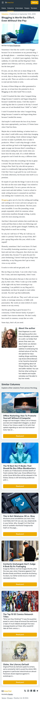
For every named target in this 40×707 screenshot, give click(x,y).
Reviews (34, 8)
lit (9, 2)
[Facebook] (34, 691)
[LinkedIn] (31, 691)
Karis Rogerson (15, 45)
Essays (26, 8)
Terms (4, 698)
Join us (34, 2)
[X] (25, 691)
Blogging (5, 200)
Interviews (19, 8)
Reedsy (10, 694)
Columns (10, 8)
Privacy (10, 698)
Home (4, 8)
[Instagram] (28, 691)
